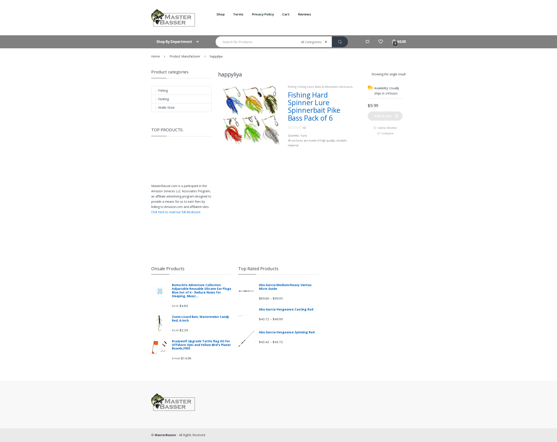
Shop (220, 14)
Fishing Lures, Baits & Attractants (318, 87)
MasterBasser (165, 435)
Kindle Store (166, 107)
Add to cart (382, 116)
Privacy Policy (263, 14)
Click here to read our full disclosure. (176, 212)
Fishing (292, 87)
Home (155, 56)
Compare (387, 133)
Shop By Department (174, 41)
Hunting (163, 99)
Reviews (304, 14)
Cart (285, 14)
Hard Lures (345, 87)
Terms (238, 14)
